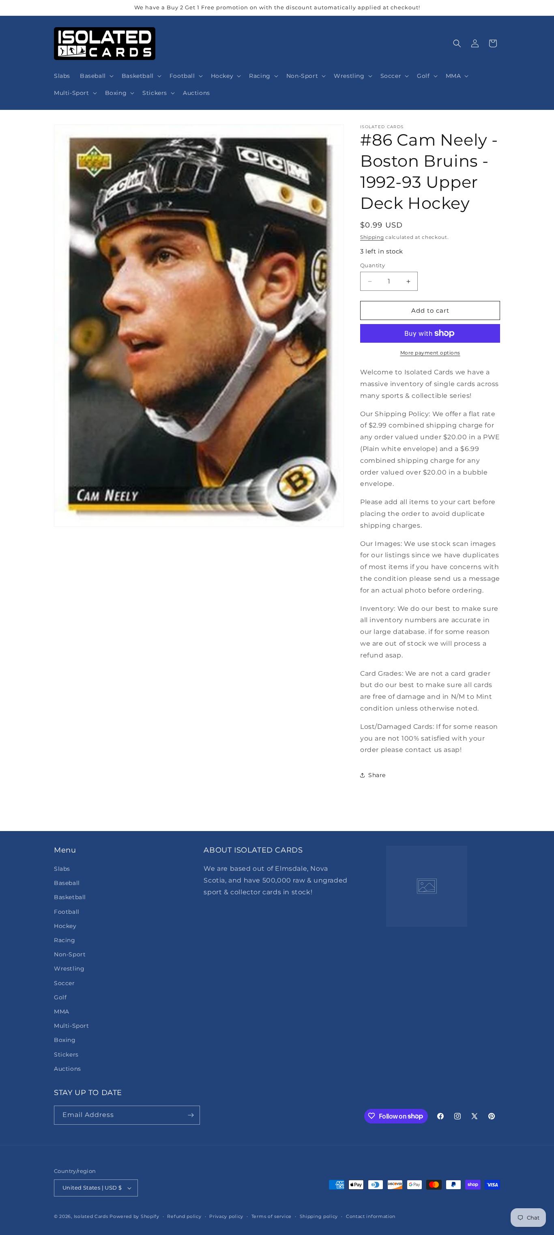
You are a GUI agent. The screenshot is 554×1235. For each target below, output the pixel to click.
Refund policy (184, 1216)
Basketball (70, 897)
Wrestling (69, 968)
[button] (96, 75)
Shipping (372, 237)
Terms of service (271, 1216)
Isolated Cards (92, 1216)
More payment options (430, 353)
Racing (64, 940)
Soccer (64, 982)
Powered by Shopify (134, 1216)
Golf (60, 997)
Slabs (62, 868)
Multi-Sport (71, 1025)
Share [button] (377, 775)
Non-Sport (70, 954)
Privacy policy (226, 1216)
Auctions (67, 1068)
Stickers (66, 1054)
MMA (61, 1011)
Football (66, 911)
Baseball (67, 883)
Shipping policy (319, 1216)
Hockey (65, 926)
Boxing (65, 1040)
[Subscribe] (191, 1115)
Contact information (370, 1216)
